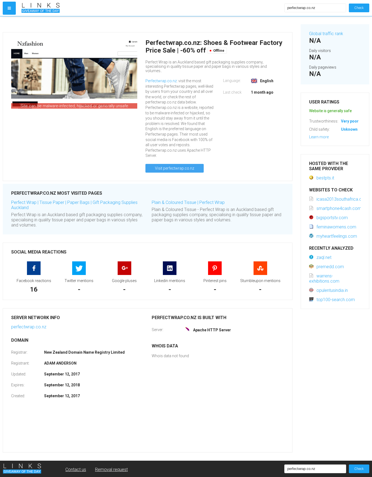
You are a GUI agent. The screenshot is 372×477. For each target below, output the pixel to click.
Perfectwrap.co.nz (161, 81)
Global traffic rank (326, 33)
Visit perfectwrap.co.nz (174, 168)
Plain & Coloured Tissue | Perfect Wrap (188, 202)
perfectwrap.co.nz (28, 326)
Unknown (349, 129)
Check (359, 8)
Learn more (319, 137)
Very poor (350, 121)
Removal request (111, 469)
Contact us (75, 469)
